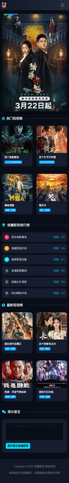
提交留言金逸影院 (18, 445)
